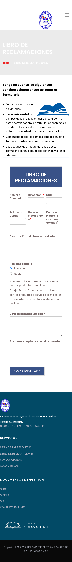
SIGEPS (4, 495)
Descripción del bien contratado (32, 236)
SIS (2, 501)
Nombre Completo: (18, 196)
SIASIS (4, 489)
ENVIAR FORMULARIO (27, 371)
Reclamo (19, 268)
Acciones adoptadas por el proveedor (35, 341)
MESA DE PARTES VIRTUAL (16, 447)
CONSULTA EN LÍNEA (13, 507)
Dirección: (36, 195)
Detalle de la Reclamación (27, 313)
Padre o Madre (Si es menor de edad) (52, 217)
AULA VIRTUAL (9, 465)
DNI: (49, 195)
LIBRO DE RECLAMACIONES (17, 453)
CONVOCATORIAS (11, 459)
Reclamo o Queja (21, 263)
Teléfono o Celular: (17, 214)
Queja (17, 273)
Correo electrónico (35, 216)
